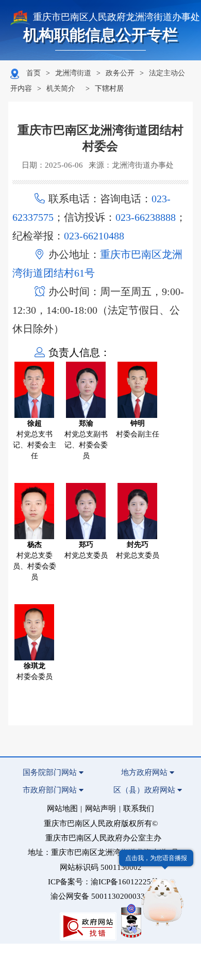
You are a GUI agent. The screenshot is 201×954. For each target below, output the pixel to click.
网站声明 (100, 808)
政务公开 (120, 73)
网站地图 (62, 808)
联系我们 (138, 808)
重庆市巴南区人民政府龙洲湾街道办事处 (116, 17)
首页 (33, 73)
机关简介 (60, 88)
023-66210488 (94, 235)
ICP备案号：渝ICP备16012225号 (103, 882)
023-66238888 (145, 217)
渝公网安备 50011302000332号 (104, 896)
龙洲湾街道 (73, 73)
